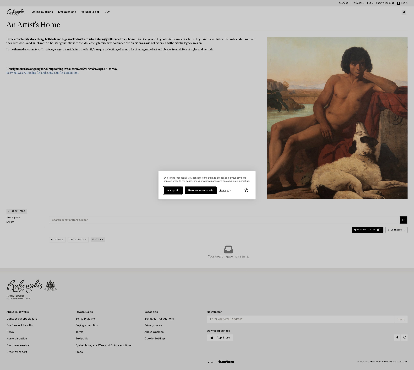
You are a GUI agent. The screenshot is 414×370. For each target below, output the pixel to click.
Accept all (173, 190)
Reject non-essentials (200, 190)
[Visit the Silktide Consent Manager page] (246, 190)
